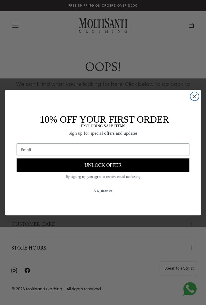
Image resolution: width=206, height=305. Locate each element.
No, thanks (103, 191)
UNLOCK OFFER (103, 165)
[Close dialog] (194, 96)
